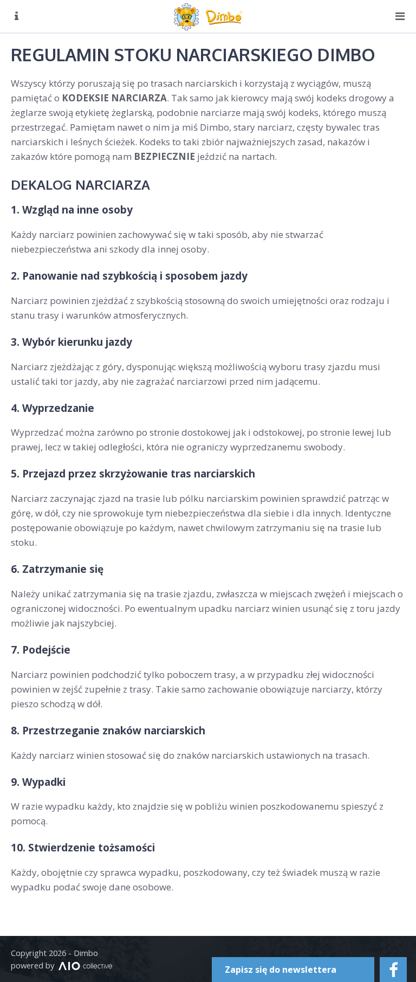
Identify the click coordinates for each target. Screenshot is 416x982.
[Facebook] (393, 969)
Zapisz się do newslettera (280, 969)
